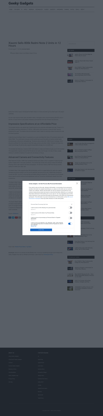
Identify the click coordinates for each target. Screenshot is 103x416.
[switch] (70, 208)
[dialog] (51, 208)
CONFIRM (41, 229)
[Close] (77, 183)
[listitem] (51, 204)
